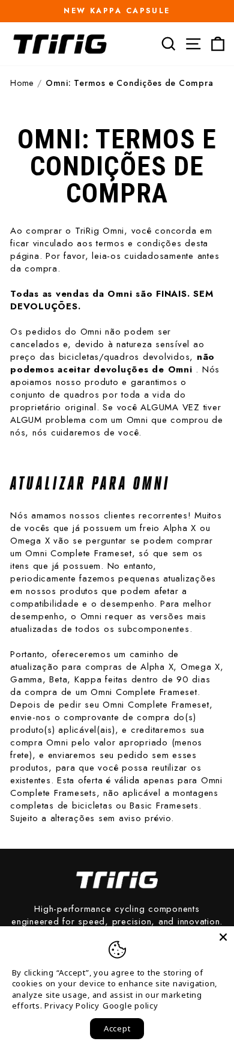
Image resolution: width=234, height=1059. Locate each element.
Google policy (130, 1005)
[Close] (223, 937)
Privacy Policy (72, 1005)
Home (22, 83)
